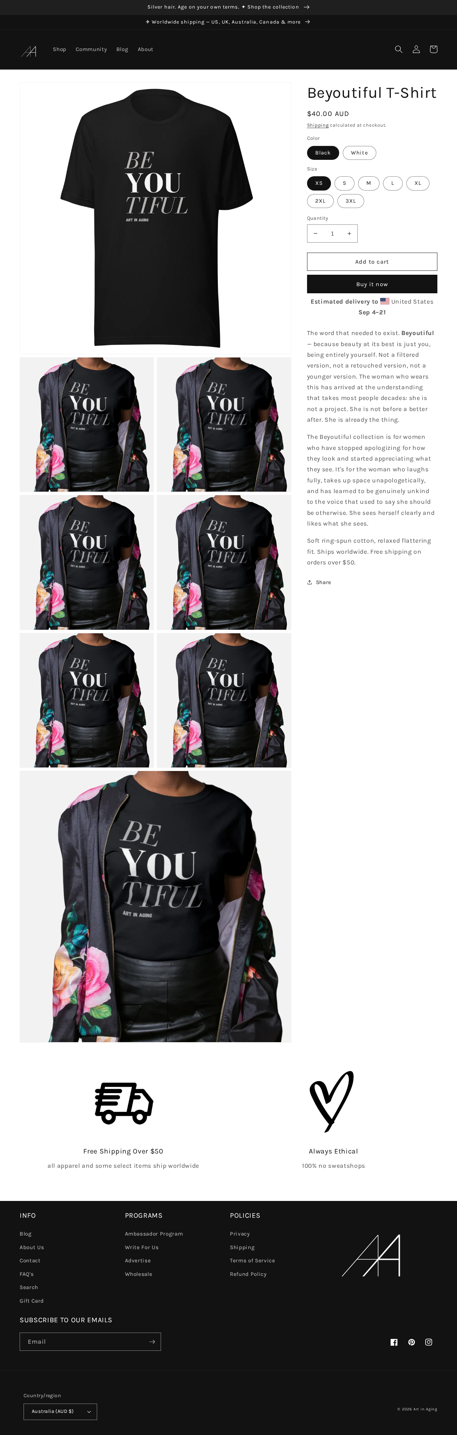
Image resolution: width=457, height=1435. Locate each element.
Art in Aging (425, 1409)
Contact (30, 1260)
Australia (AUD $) (53, 1411)
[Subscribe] (152, 1342)
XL (418, 183)
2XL (320, 200)
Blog (26, 1234)
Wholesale (138, 1274)
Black (323, 152)
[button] (398, 49)
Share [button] (323, 582)
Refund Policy (248, 1274)
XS (319, 183)
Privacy (240, 1234)
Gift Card (32, 1301)
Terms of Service (252, 1260)
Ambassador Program (154, 1234)
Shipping (318, 125)
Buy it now (372, 284)
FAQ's (27, 1274)
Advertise (138, 1260)
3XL (351, 200)
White (359, 152)
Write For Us (142, 1247)
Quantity (317, 218)
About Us (32, 1247)
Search (29, 1287)
